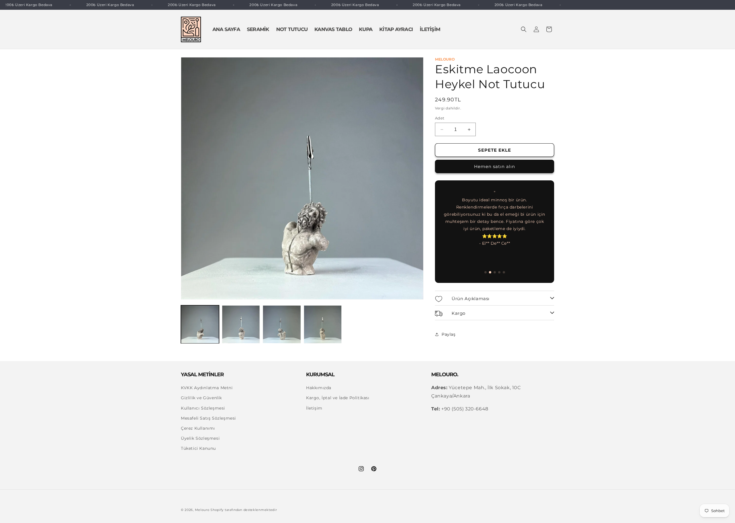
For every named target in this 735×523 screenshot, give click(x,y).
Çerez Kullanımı (198, 428)
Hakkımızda (318, 388)
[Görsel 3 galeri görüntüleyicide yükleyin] (282, 324)
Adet (439, 118)
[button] (523, 29)
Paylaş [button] (449, 334)
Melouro (202, 510)
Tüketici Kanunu (198, 448)
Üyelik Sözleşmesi (200, 438)
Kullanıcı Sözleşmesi (203, 408)
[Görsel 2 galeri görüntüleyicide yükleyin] (241, 324)
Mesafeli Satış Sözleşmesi (208, 418)
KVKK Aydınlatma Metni (207, 388)
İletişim (314, 408)
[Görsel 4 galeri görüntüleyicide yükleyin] (323, 324)
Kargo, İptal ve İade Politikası (338, 398)
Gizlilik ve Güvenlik (201, 398)
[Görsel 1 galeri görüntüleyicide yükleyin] (200, 324)
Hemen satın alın (494, 166)
